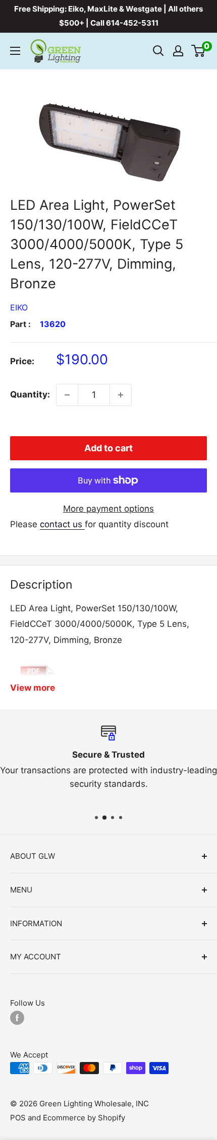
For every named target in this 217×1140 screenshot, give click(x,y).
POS (18, 1117)
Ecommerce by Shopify (84, 1117)
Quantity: (30, 394)
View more (32, 688)
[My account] (178, 50)
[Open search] (158, 50)
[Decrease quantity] (67, 394)
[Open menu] (15, 51)
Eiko (19, 307)
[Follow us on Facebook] (17, 1017)
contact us (62, 524)
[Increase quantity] (120, 394)
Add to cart (108, 448)
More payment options (108, 509)
